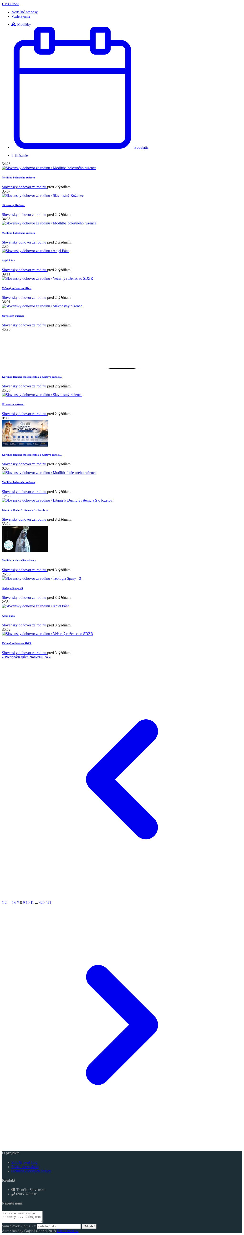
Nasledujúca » (40, 657)
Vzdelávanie (20, 16)
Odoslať (89, 1226)
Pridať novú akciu (25, 1167)
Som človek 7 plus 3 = (19, 1226)
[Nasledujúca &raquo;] (122, 1144)
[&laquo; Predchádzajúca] (122, 898)
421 (48, 902)
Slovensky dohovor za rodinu (24, 187)
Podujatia (140, 147)
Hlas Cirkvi (10, 4)
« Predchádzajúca (15, 657)
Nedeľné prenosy (24, 12)
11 (32, 902)
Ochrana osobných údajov (31, 1171)
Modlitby (23, 24)
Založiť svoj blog (24, 1162)
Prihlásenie (19, 155)
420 (42, 902)
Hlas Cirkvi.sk (67, 1231)
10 (28, 902)
